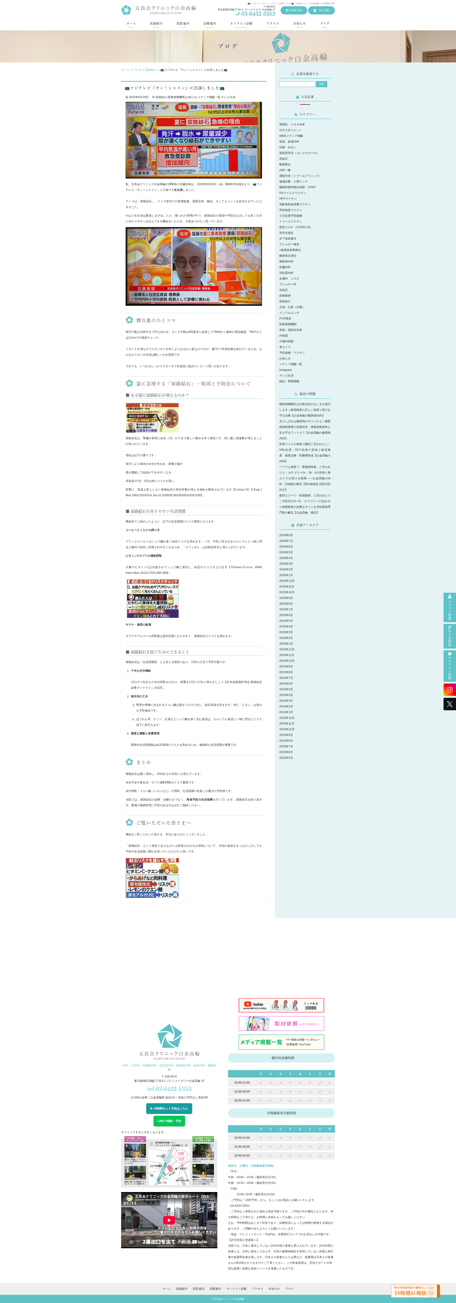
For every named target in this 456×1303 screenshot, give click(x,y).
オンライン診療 (449, 668)
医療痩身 (285, 295)
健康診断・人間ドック (293, 181)
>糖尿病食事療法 (290, 250)
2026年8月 (286, 535)
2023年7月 (286, 746)
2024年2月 (286, 706)
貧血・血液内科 (289, 141)
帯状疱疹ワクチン (290, 210)
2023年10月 (287, 729)
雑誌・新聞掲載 (289, 381)
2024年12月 (287, 649)
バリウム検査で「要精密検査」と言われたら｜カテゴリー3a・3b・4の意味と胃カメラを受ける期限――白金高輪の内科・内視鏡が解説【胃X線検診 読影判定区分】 (305, 478)
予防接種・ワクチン (292, 352)
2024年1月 (286, 712)
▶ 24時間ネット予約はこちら (169, 1108)
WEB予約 (296, 10)
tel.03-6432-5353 (169, 1089)
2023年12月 (287, 717)
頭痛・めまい (287, 147)
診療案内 (209, 25)
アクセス (272, 25)
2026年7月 (286, 540)
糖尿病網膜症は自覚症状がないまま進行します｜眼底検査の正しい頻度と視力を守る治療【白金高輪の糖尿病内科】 (305, 410)
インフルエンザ (289, 312)
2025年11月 (286, 586)
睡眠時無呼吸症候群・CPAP (297, 187)
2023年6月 (286, 752)
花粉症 (283, 289)
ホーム (131, 25)
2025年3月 (286, 632)
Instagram (285, 369)
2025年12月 (287, 580)
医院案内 (183, 25)
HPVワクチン (288, 198)
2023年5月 (286, 757)
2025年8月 (286, 603)
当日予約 (323, 10)
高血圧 (283, 158)
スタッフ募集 (449, 610)
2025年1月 (286, 643)
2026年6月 (286, 546)
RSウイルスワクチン (292, 192)
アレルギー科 (287, 284)
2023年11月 (286, 723)
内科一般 (285, 170)
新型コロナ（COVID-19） (295, 227)
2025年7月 (286, 609)
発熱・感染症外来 (290, 329)
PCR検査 (285, 318)
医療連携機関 (176, 97)
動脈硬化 (285, 164)
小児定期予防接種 (290, 215)
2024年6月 (286, 683)
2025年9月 (286, 598)
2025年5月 (286, 620)
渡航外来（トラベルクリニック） (300, 175)
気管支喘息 (286, 232)
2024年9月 (286, 666)
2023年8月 (286, 740)
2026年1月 (286, 575)
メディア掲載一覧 (209, 97)
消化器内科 (286, 272)
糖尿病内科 (286, 261)
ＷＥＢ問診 (449, 638)
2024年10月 (287, 660)
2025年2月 (286, 637)
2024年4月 (286, 695)
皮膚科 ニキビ (289, 278)
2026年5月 (286, 552)
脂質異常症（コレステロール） (299, 152)
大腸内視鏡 (286, 341)
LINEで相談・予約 (169, 1120)
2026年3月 (286, 563)
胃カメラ (285, 347)
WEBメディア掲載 (291, 135)
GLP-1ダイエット (290, 130)
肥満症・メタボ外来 (292, 124)
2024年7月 (286, 677)
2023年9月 (286, 734)
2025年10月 (287, 592)
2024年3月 (286, 700)
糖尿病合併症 (287, 255)
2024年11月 (286, 655)
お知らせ (299, 25)
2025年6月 (286, 615)
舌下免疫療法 (287, 238)
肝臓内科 (285, 267)
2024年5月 (286, 689)
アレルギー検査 (289, 244)
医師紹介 (156, 25)
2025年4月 (286, 626)
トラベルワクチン (290, 221)
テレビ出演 (228, 97)
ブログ (325, 25)
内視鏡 (283, 335)
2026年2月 (286, 569)
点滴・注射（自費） (292, 307)
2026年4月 (286, 558)
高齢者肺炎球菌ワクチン (295, 204)
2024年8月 (286, 672)
